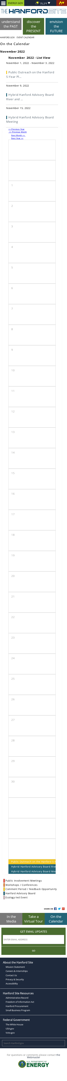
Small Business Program (18, 1010)
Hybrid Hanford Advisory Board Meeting (32, 871)
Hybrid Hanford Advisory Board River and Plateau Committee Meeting (32, 866)
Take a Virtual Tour (33, 919)
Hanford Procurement (17, 1006)
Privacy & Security (15, 979)
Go (33, 950)
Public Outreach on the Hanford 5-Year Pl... (30, 74)
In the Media (11, 919)
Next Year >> (17, 138)
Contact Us (11, 975)
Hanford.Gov (7, 37)
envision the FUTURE (56, 26)
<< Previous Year (16, 129)
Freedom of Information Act (20, 1001)
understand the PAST (11, 24)
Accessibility (12, 983)
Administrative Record (17, 997)
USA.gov (10, 1028)
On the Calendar (56, 919)
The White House (14, 1024)
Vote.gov (10, 1032)
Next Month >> (18, 135)
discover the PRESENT (33, 26)
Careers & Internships (17, 971)
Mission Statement (15, 966)
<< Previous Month (17, 132)
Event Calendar (25, 37)
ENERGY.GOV (15, 3)
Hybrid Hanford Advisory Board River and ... (30, 97)
